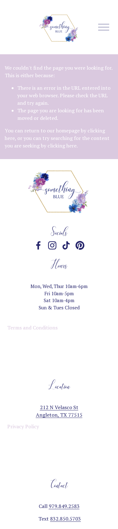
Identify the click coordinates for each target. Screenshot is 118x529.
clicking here (62, 145)
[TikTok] (66, 245)
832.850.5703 (65, 518)
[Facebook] (38, 245)
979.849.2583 (64, 506)
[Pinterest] (80, 245)
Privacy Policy (23, 426)
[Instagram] (52, 245)
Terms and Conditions (32, 327)
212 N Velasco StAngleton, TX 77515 (59, 411)
